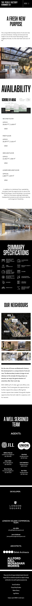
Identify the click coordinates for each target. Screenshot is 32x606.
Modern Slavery (16, 590)
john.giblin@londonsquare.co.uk (16, 530)
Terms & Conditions (16, 584)
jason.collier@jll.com (8, 463)
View (6, 129)
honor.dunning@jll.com (8, 471)
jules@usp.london (24, 456)
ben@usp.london (24, 472)
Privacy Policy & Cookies (16, 587)
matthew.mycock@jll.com (8, 454)
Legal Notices (16, 593)
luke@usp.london (24, 464)
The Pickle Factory (9, 3)
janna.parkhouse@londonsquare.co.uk (16, 536)
